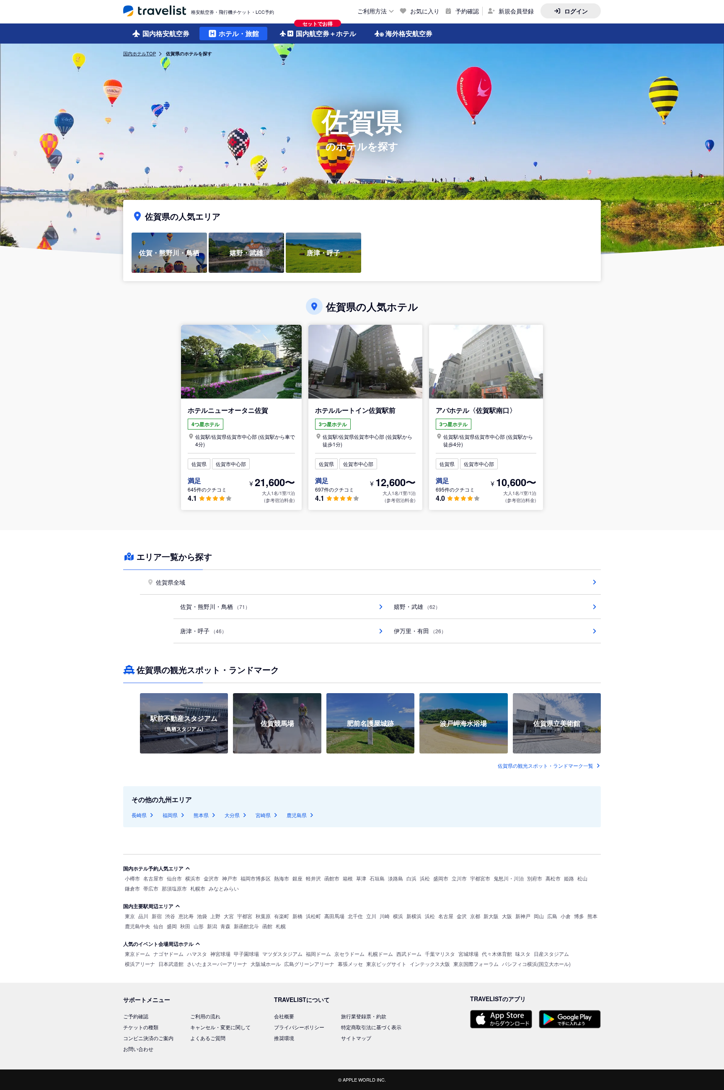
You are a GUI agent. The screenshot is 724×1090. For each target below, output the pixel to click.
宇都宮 (244, 915)
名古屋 (445, 915)
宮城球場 (468, 953)
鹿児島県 (297, 814)
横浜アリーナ (140, 963)
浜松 (425, 878)
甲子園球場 (246, 953)
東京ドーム (137, 953)
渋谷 (170, 915)
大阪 (507, 915)
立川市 (459, 878)
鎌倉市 (132, 888)
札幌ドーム (380, 953)
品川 (143, 915)
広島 (552, 915)
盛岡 (172, 925)
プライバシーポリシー (299, 1026)
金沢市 (211, 878)
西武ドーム (408, 953)
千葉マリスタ (440, 953)
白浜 (411, 878)
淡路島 (395, 878)
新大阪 (491, 915)
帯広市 (150, 888)
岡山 (539, 915)
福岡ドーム (318, 953)
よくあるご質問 (207, 1037)
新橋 (297, 915)
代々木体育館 (497, 953)
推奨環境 (284, 1037)
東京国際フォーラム (476, 963)
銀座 (297, 878)
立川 (371, 915)
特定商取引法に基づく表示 (371, 1026)
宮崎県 (263, 814)
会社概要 (284, 1016)
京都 (475, 915)
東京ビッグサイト (386, 963)
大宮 (229, 915)
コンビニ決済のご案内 (148, 1037)
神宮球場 (220, 953)
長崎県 (139, 814)
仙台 (158, 925)
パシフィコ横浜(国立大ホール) (536, 963)
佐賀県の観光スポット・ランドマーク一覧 (545, 765)
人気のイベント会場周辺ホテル (158, 944)
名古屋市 (153, 878)
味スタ (522, 953)
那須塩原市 (174, 888)
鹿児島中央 (137, 925)
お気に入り (425, 11)
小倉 (566, 915)
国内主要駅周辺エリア (148, 906)
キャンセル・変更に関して (220, 1026)
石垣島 (377, 878)
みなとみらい (224, 888)
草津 (361, 878)
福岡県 (170, 814)
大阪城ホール (266, 963)
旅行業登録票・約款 (363, 1016)
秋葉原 (263, 915)
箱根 (348, 878)
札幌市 (197, 888)
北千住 (355, 915)
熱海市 (281, 878)
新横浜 (413, 915)
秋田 (185, 925)
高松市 (553, 878)
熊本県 (201, 814)
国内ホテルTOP (139, 53)
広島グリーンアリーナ (309, 963)
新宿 (157, 915)
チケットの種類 (140, 1026)
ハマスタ (197, 953)
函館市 (331, 878)
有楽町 (281, 915)
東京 (130, 915)
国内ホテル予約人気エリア (153, 868)
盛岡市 (440, 878)
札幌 (281, 925)
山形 (199, 925)
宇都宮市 (480, 878)
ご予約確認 (135, 1016)
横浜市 (192, 878)
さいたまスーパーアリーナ (217, 963)
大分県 (232, 814)
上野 (215, 915)
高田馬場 (334, 915)
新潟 (212, 925)
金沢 (462, 915)
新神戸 (522, 915)
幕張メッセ (350, 963)
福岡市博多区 (255, 878)
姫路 (569, 878)
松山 (582, 878)
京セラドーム (349, 953)
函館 (267, 925)
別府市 (534, 878)
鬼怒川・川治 (509, 878)
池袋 (202, 915)
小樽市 (132, 878)
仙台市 (174, 878)
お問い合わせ (138, 1048)
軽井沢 (313, 878)
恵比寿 (186, 915)
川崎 (385, 915)
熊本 (592, 915)
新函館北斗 (246, 925)
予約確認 (467, 11)
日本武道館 (171, 963)
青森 (225, 925)
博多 (579, 915)
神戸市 (229, 878)
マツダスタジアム (282, 953)
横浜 (398, 915)
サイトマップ (356, 1037)
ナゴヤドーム (168, 953)
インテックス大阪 (430, 963)
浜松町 (313, 915)
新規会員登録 (516, 11)
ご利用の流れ (205, 1016)
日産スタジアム (551, 953)
